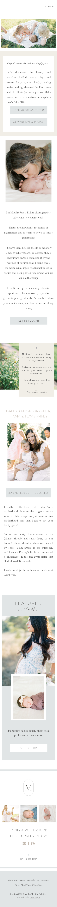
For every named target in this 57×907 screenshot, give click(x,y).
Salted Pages (35, 897)
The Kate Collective (38, 894)
